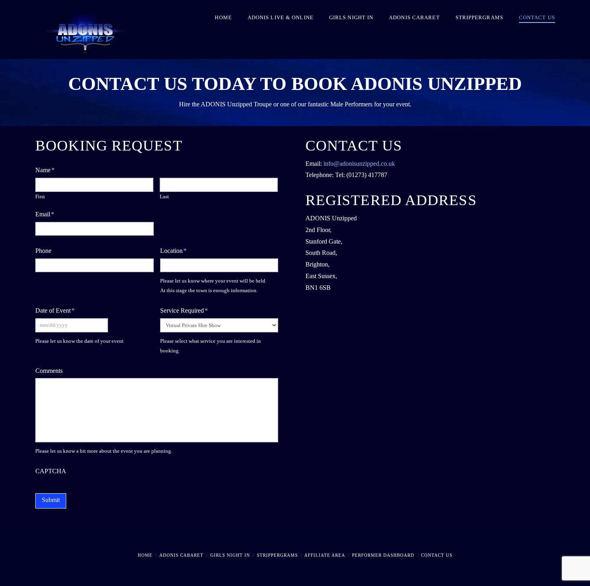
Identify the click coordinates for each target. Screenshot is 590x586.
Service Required (184, 310)
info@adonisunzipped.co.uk (359, 163)
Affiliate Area (324, 555)
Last (164, 196)
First (40, 196)
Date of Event (55, 310)
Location (173, 250)
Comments (49, 370)
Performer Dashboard (383, 555)
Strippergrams (277, 555)
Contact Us (436, 555)
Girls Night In (230, 555)
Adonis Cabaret (181, 555)
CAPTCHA (50, 471)
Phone (43, 250)
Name (45, 170)
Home (145, 555)
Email (44, 214)
